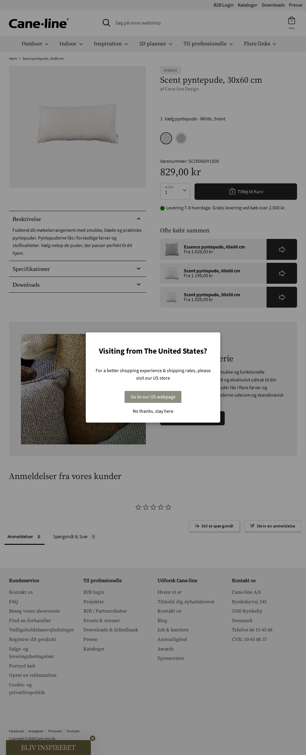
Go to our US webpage (153, 397)
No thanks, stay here (153, 411)
